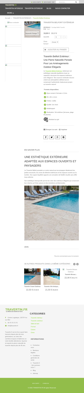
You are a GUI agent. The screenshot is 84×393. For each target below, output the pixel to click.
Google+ (57, 137)
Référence (47, 27)
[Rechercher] (77, 2)
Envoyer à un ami (51, 129)
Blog (49, 8)
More (9, 13)
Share (46, 137)
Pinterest (63, 137)
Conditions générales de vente (35, 358)
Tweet (51, 137)
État (45, 29)
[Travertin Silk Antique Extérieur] (51, 276)
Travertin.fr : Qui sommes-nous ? (35, 365)
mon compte (35, 383)
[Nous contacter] (13, 22)
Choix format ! (46, 43)
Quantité (46, 37)
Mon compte (37, 2)
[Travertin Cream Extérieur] (32, 276)
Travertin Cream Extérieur (32, 286)
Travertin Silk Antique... (51, 286)
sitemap (35, 373)
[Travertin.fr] (11, 5)
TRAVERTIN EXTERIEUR (34, 8)
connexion (46, 383)
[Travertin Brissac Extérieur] (71, 270)
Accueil (7, 18)
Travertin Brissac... (71, 274)
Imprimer (64, 129)
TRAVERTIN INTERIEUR (14, 8)
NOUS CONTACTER (62, 8)
